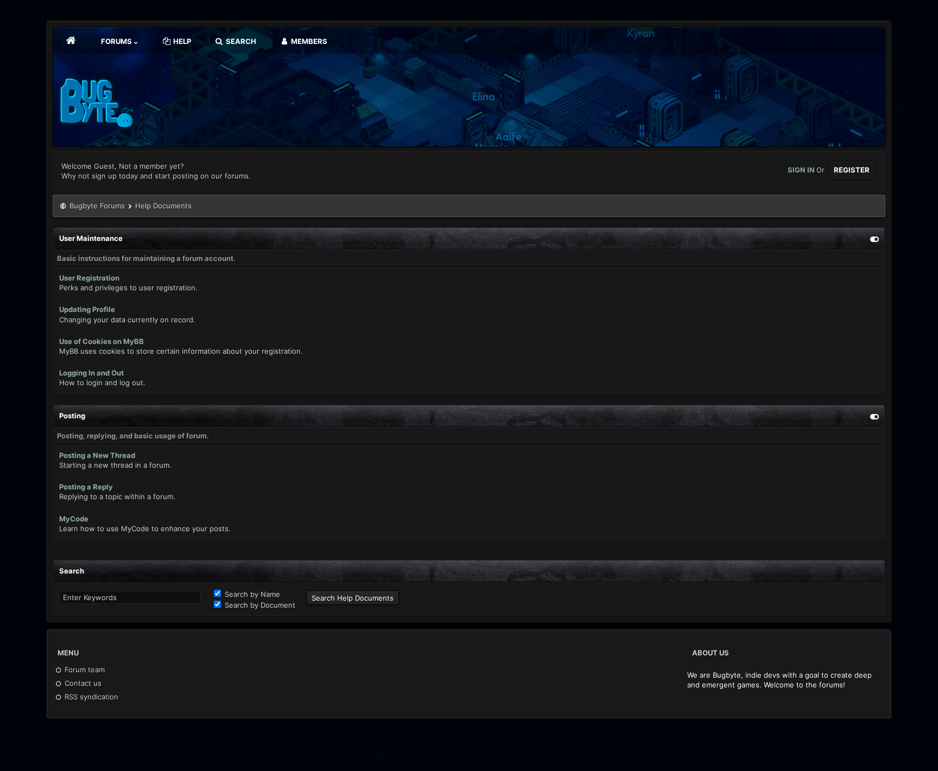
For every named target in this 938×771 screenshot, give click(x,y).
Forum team (83, 669)
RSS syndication (90, 696)
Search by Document (259, 605)
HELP (181, 41)
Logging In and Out (91, 372)
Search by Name (251, 594)
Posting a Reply (86, 486)
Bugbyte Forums (97, 205)
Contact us (82, 683)
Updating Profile (87, 309)
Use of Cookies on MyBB (101, 341)
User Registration (89, 277)
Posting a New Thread (97, 455)
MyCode (73, 518)
